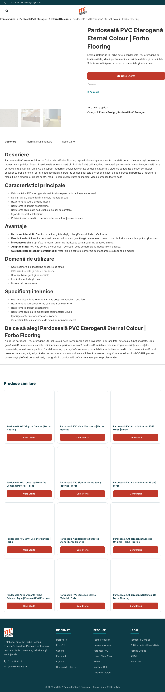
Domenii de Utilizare (66, 667)
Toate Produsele (102, 639)
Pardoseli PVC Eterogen (33, 19)
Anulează (94, 92)
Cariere (60, 650)
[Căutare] (7, 11)
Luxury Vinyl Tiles (102, 656)
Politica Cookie (138, 650)
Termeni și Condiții (140, 639)
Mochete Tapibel (102, 672)
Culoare (92, 84)
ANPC (134, 656)
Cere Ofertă (128, 75)
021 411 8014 (13, 2)
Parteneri (61, 656)
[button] (78, 30)
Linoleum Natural (102, 645)
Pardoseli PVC (100, 650)
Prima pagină (7, 19)
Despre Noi (62, 639)
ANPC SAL (136, 661)
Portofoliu (61, 645)
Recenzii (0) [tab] (69, 141)
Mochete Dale (100, 667)
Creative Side (113, 687)
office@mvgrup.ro (32, 2)
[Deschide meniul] (158, 11)
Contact (60, 661)
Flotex (96, 661)
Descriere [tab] (10, 141)
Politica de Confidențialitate (145, 645)
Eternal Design (59, 19)
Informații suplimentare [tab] (39, 141)
